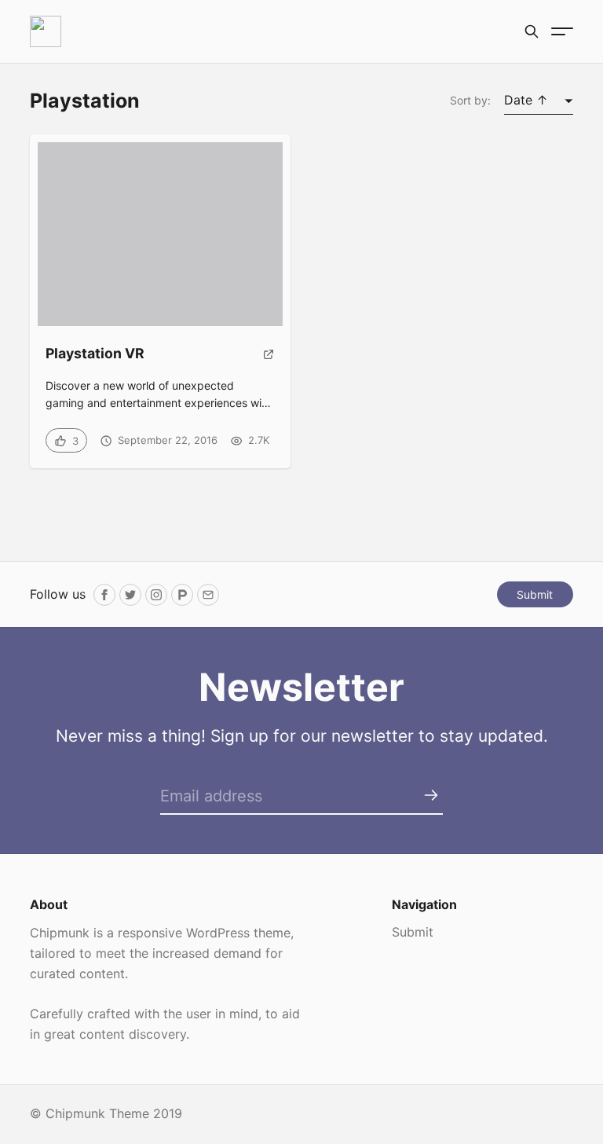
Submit (535, 594)
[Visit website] (269, 359)
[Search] (531, 31)
